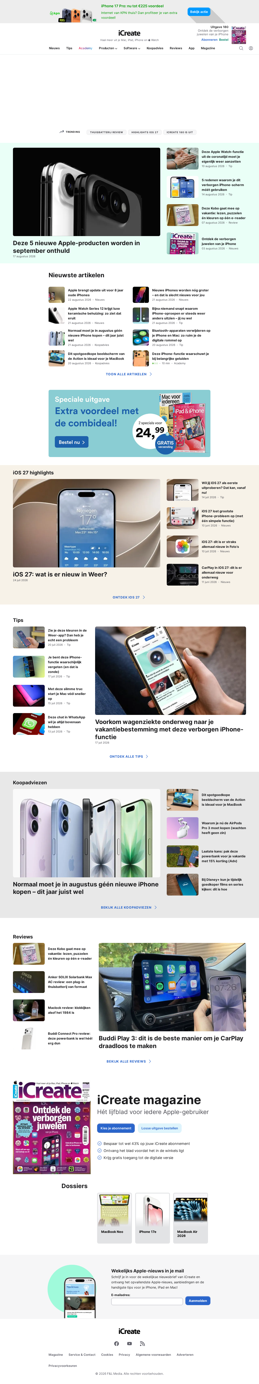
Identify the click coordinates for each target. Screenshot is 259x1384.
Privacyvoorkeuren (63, 1366)
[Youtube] (129, 1344)
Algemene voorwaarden (153, 1355)
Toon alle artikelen (126, 374)
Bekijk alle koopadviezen (126, 907)
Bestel (223, 40)
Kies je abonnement (116, 1128)
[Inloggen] (251, 48)
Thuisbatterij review (106, 132)
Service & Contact (82, 1355)
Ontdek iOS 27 (126, 597)
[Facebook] (117, 1344)
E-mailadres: (120, 1295)
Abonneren (209, 40)
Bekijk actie (199, 12)
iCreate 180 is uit (180, 132)
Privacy (124, 1355)
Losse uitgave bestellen (159, 1128)
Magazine (56, 1355)
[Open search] (241, 48)
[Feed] (142, 1344)
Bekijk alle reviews (126, 1061)
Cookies (107, 1355)
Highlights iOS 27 (145, 132)
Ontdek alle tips (126, 756)
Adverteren (185, 1355)
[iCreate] (129, 32)
